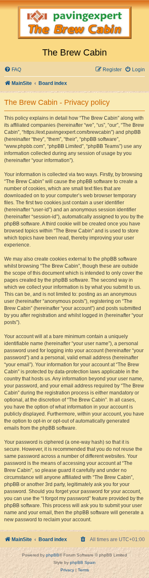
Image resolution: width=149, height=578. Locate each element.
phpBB (52, 555)
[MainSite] (74, 23)
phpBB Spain (83, 562)
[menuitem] (12, 69)
